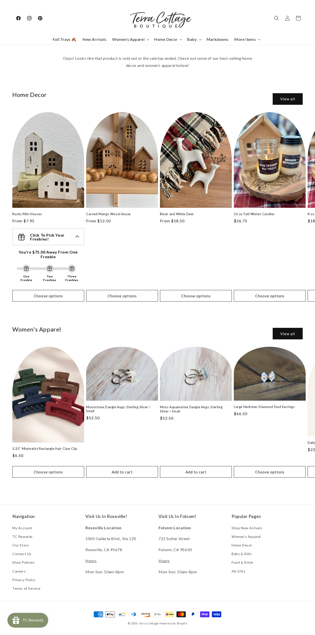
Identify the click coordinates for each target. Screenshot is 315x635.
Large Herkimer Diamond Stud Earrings (264, 407)
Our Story (20, 545)
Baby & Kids (242, 554)
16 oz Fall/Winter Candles (254, 214)
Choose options (48, 296)
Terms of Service (26, 588)
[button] (130, 39)
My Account (22, 528)
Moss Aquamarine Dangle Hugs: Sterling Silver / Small (191, 409)
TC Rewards (22, 536)
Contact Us (22, 554)
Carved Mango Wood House (108, 214)
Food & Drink (242, 562)
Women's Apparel (246, 536)
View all (287, 99)
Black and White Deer (177, 214)
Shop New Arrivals (247, 528)
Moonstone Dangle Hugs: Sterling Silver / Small (118, 409)
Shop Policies (23, 562)
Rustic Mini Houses (27, 214)
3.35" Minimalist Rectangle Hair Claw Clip (45, 449)
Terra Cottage (149, 623)
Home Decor (242, 545)
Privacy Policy (23, 580)
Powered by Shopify (173, 623)
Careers (19, 571)
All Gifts (238, 571)
